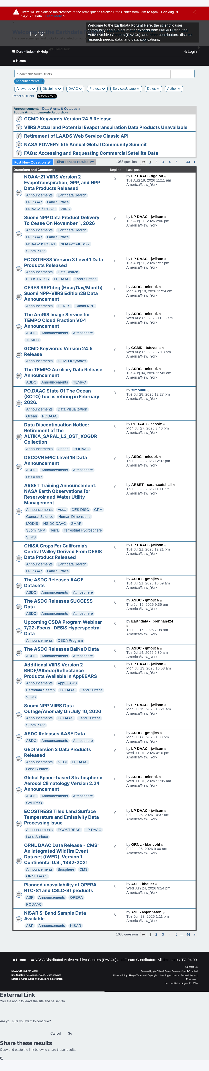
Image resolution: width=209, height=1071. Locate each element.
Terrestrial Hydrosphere (83, 530)
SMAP (76, 523)
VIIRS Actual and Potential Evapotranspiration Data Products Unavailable (106, 127)
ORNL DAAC (36, 876)
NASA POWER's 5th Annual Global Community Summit (85, 144)
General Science (39, 517)
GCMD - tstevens (146, 348)
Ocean (31, 416)
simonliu (138, 390)
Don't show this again (26, 51)
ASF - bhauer (142, 884)
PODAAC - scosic (146, 424)
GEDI (62, 762)
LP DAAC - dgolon (147, 176)
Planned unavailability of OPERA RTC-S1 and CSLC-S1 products (60, 887)
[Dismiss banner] (194, 12)
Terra (54, 530)
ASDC (31, 333)
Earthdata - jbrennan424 (152, 621)
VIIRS (65, 209)
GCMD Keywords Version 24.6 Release (68, 119)
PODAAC (50, 416)
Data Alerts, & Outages (59, 108)
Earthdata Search (72, 195)
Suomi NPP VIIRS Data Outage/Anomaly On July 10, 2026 (62, 708)
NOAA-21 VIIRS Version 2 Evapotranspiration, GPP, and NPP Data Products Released (62, 182)
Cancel (55, 1033)
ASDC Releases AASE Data (54, 734)
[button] (143, 162)
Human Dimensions (74, 517)
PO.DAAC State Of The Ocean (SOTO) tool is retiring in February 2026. (61, 396)
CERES (64, 306)
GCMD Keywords (72, 361)
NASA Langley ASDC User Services (43, 975)
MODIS (32, 523)
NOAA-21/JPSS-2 (40, 209)
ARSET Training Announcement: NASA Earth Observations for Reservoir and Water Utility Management (60, 494)
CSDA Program (70, 640)
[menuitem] (93, 960)
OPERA (76, 897)
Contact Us (191, 967)
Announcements (39, 195)
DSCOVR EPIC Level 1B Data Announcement (55, 460)
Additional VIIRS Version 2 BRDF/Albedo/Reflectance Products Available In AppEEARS (60, 670)
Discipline (50, 88)
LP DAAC (34, 202)
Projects (95, 88)
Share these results (72, 162)
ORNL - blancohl (145, 844)
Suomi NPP (35, 251)
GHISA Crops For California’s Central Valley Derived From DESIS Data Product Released (63, 551)
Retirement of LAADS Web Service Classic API (76, 136)
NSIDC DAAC (54, 523)
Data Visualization (72, 409)
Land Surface (58, 202)
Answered (24, 88)
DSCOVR (34, 477)
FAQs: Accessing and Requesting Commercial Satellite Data (91, 153)
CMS (83, 869)
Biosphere (66, 869)
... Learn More (52, 16)
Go (70, 1033)
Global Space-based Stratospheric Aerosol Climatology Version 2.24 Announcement (63, 783)
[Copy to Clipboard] (1, 1058)
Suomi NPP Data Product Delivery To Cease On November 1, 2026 (61, 220)
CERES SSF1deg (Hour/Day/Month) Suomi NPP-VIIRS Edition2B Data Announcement (63, 293)
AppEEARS (67, 683)
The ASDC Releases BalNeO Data (61, 649)
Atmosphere (83, 333)
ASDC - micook (144, 287)
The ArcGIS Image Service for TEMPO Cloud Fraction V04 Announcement (57, 320)
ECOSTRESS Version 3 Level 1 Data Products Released (63, 262)
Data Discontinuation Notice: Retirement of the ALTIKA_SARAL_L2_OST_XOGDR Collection (60, 433)
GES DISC (80, 510)
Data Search (68, 272)
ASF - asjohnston (146, 912)
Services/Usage (125, 88)
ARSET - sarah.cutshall (151, 485)
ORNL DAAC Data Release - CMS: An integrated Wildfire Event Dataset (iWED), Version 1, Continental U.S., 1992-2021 (61, 853)
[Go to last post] (165, 176)
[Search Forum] (191, 72)
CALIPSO (34, 803)
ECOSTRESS (37, 279)
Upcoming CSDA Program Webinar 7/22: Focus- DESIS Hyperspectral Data (63, 627)
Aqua (62, 510)
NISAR (75, 926)
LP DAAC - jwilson (147, 217)
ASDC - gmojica (145, 579)
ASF (29, 897)
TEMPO (32, 340)
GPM (98, 510)
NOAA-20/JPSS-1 (40, 244)
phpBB (156, 971)
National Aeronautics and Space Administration (37, 979)
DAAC (74, 88)
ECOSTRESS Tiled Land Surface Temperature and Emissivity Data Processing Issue (61, 817)
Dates (152, 88)
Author (172, 88)
